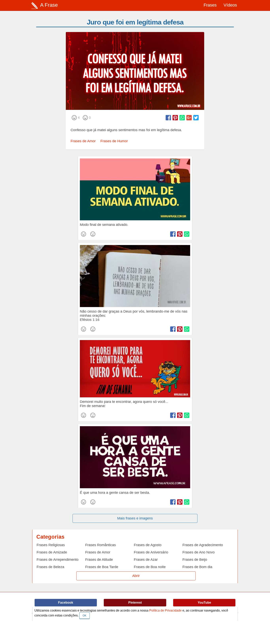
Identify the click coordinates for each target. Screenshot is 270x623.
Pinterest (135, 602)
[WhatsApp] (182, 118)
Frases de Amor (83, 141)
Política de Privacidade (165, 610)
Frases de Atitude (99, 560)
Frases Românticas (100, 545)
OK (84, 615)
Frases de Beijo (194, 560)
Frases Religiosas (51, 545)
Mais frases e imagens (135, 518)
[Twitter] (196, 118)
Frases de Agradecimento (202, 545)
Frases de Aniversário (151, 552)
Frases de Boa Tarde (101, 567)
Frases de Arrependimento (57, 560)
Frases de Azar (146, 560)
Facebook (65, 602)
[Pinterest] (175, 118)
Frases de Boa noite (150, 567)
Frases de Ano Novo (198, 552)
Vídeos (230, 5)
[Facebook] (168, 118)
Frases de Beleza (50, 567)
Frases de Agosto (147, 545)
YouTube (204, 602)
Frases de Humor (114, 141)
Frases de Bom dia (197, 567)
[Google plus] (189, 118)
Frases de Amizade (52, 552)
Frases (210, 5)
